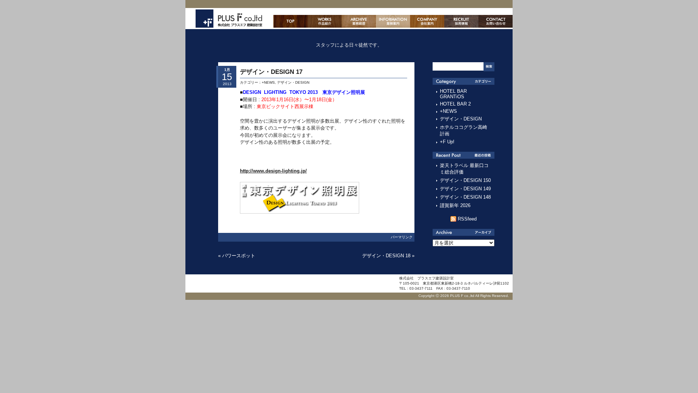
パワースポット (238, 255)
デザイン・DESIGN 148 (465, 197)
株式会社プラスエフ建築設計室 (229, 18)
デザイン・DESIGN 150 (465, 180)
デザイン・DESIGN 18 (386, 255)
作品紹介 (325, 21)
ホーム (290, 21)
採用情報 (461, 21)
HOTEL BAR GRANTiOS (453, 93)
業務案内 (393, 21)
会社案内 (427, 21)
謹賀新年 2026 (455, 205)
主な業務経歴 (359, 21)
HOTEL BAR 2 (455, 104)
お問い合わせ (495, 21)
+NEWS (268, 82)
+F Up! (447, 141)
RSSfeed (467, 219)
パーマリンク (402, 237)
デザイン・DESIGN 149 (465, 188)
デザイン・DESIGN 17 (271, 71)
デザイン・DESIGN (293, 82)
